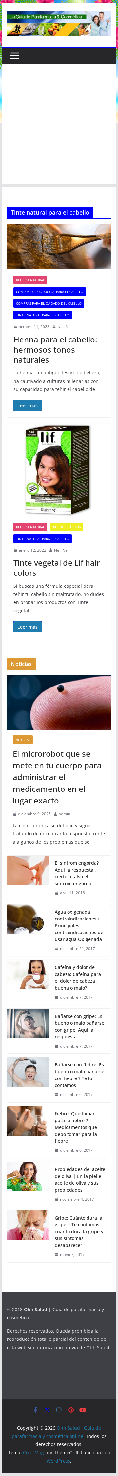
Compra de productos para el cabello (49, 291)
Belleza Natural (30, 280)
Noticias (22, 739)
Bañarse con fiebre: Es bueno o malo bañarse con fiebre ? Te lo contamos (79, 1075)
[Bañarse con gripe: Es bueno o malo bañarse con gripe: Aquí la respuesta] (28, 1031)
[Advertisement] (59, 125)
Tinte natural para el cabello (42, 315)
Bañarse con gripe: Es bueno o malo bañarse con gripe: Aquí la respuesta (79, 1026)
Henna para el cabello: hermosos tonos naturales (55, 349)
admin (64, 814)
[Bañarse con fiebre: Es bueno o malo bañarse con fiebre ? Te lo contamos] (28, 1079)
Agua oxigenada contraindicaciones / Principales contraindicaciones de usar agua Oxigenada (79, 925)
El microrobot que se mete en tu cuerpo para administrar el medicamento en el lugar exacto (57, 777)
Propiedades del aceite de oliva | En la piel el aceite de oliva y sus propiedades (80, 1179)
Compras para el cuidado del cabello (49, 303)
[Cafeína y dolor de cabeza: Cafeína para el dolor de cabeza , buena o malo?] (28, 982)
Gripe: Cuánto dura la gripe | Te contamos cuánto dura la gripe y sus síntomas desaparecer (79, 1231)
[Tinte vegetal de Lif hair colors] (59, 470)
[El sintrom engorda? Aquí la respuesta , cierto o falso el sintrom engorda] (28, 878)
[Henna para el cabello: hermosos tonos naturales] (59, 246)
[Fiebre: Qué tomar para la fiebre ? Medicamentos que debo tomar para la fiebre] (28, 1132)
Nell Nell (65, 326)
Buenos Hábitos (67, 527)
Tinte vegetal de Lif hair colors (56, 567)
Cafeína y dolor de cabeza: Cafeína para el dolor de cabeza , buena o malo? (78, 977)
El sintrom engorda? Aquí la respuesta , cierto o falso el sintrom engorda (77, 873)
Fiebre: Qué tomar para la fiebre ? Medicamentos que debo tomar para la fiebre (76, 1127)
